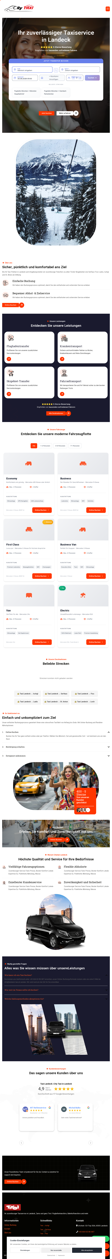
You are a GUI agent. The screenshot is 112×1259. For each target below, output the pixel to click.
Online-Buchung (10, 1225)
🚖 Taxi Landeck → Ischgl (27, 694)
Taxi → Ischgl (44, 1225)
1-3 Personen (45, 446)
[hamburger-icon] (108, 9)
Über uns (7, 1233)
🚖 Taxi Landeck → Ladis (27, 702)
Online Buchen (40, 510)
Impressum (61, 1255)
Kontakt (7, 1229)
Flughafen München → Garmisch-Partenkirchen (55, 92)
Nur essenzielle (56, 1250)
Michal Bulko (36, 1108)
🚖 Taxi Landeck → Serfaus (56, 694)
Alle (34, 446)
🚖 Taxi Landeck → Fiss (84, 694)
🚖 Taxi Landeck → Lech (84, 702)
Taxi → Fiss (44, 1233)
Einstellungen (25, 1250)
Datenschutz (51, 1255)
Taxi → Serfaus (45, 1229)
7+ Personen (75, 446)
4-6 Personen (60, 446)
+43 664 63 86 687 (86, 1232)
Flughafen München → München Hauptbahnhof (25, 92)
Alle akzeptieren (87, 1250)
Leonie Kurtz (74, 1108)
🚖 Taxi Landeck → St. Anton (56, 702)
